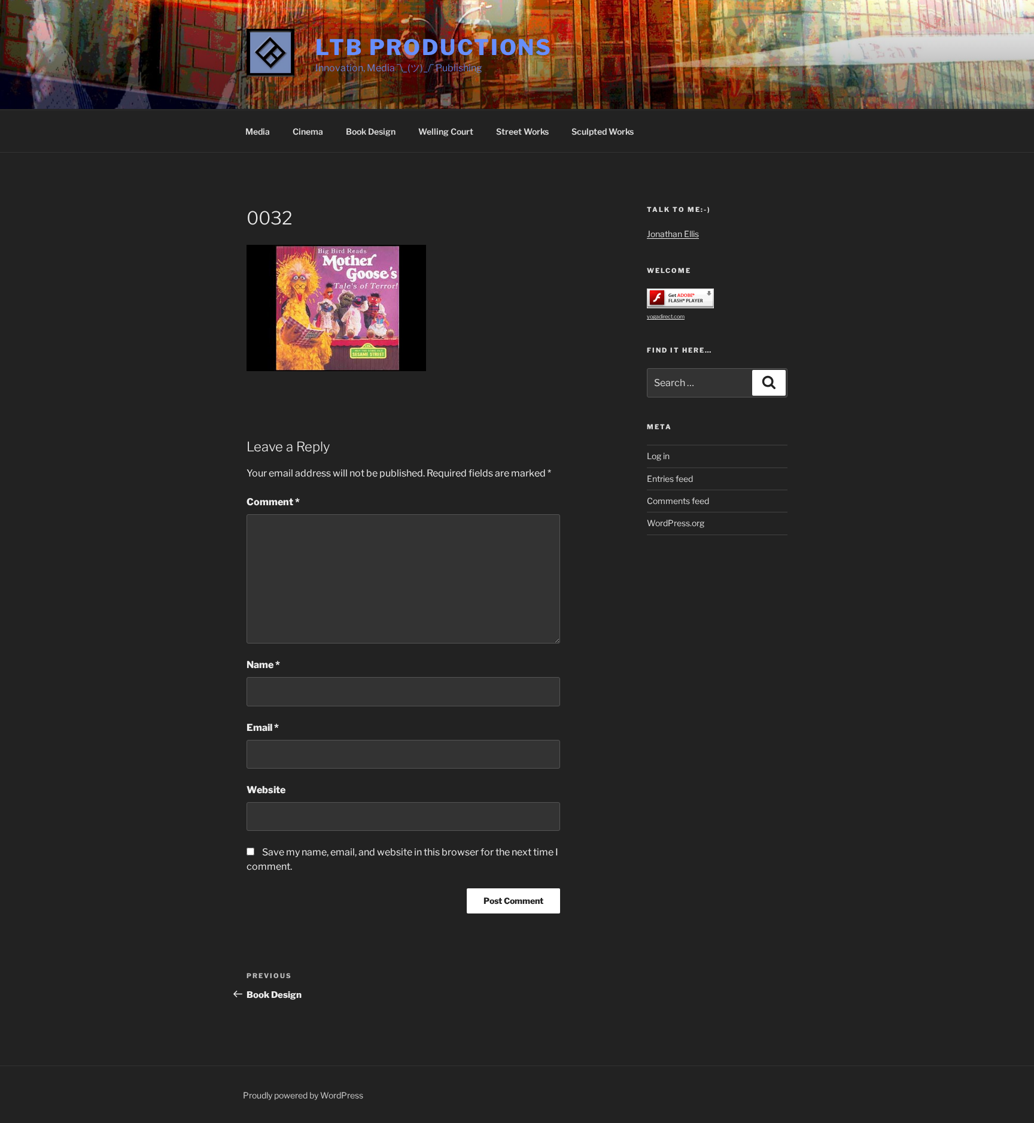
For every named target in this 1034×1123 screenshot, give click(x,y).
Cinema (308, 131)
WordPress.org (675, 523)
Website (266, 790)
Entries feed (670, 479)
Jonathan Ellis (673, 234)
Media (257, 131)
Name (263, 664)
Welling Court (445, 131)
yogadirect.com (666, 316)
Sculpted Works (602, 131)
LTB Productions (433, 47)
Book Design (371, 131)
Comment (273, 502)
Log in (658, 456)
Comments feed (678, 501)
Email (263, 727)
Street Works (522, 131)
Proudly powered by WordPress (303, 1095)
